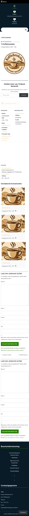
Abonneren (23, 95)
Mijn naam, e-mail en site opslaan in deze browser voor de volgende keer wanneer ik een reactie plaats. (14, 338)
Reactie (3, 281)
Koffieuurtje (4, 131)
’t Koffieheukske (6, 125)
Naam (3, 308)
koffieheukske (5, 138)
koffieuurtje (4, 140)
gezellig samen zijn (6, 136)
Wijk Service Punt (14, 460)
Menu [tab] (5, 2)
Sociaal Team (14, 462)
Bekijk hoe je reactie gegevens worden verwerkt (12, 350)
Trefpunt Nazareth (6, 168)
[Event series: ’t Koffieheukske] (15, 210)
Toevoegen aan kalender (10, 103)
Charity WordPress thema (10, 513)
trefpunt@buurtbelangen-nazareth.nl (14, 16)
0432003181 (14, 23)
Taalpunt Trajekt (6, 355)
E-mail (3, 317)
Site (2, 326)
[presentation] (13, 196)
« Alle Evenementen (6, 37)
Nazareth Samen (14, 455)
